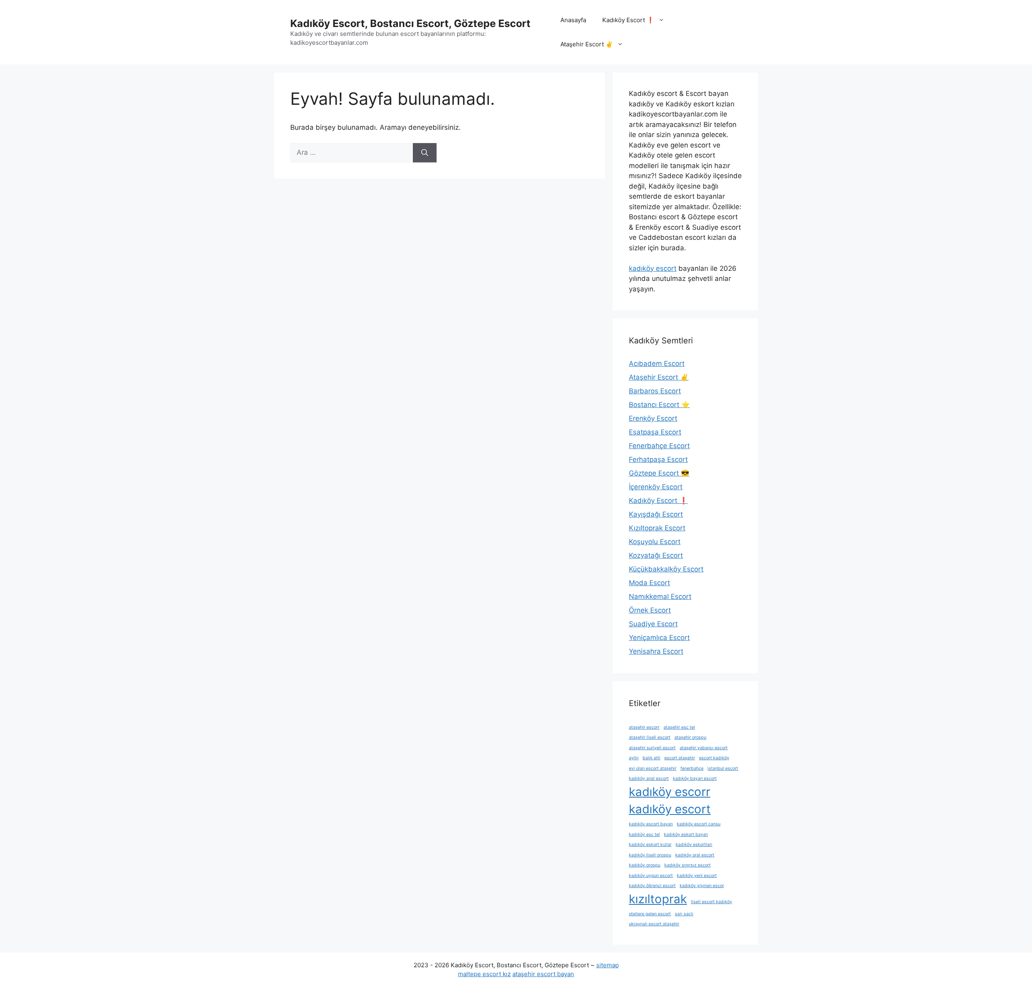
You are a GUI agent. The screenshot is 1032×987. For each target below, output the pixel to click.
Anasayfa (573, 20)
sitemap (607, 965)
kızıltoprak (658, 899)
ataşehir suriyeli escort (652, 747)
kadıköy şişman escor (702, 885)
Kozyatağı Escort (656, 555)
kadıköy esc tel (644, 834)
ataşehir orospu (690, 737)
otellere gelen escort (650, 913)
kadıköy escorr (669, 792)
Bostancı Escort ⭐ (659, 405)
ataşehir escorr (644, 727)
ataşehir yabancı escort (704, 747)
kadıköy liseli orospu (650, 855)
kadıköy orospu (644, 865)
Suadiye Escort (653, 624)
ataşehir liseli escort (649, 737)
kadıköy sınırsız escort (687, 865)
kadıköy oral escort (694, 855)
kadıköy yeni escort (697, 875)
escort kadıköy (714, 758)
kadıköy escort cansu (698, 824)
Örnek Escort (650, 610)
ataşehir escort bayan (543, 974)
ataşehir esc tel (679, 727)
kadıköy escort (652, 268)
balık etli (651, 758)
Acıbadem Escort (657, 363)
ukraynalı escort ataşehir (654, 924)
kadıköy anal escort (649, 778)
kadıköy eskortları (694, 844)
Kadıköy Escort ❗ (628, 20)
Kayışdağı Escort (656, 514)
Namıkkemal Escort (660, 596)
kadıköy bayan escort (695, 778)
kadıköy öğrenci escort (652, 885)
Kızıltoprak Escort (657, 528)
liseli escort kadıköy (711, 901)
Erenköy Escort (653, 418)
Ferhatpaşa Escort (658, 459)
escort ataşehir (679, 758)
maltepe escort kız (484, 974)
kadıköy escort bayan (651, 824)
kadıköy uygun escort (651, 875)
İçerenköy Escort (655, 487)
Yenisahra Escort (656, 651)
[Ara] (425, 152)
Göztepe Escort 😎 (659, 473)
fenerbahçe (691, 768)
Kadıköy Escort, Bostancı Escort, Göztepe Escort (410, 23)
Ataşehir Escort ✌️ (586, 44)
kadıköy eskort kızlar (650, 844)
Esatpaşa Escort (655, 432)
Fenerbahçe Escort (659, 446)
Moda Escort (649, 583)
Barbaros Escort (655, 391)
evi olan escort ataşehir (652, 768)
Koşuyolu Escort (654, 542)
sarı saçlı (684, 913)
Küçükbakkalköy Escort (666, 569)
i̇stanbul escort (722, 768)
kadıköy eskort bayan (686, 834)
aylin (634, 758)
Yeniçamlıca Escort (659, 638)
